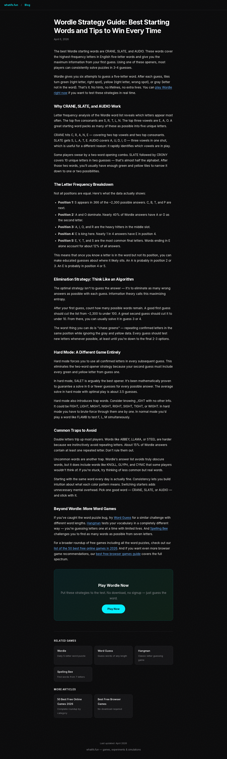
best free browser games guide (118, 554)
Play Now (113, 608)
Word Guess (122, 517)
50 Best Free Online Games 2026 (69, 706)
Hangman (94, 523)
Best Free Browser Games (110, 704)
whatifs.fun (11, 5)
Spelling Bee (159, 528)
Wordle (71, 653)
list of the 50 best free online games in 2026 (85, 548)
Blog (27, 5)
